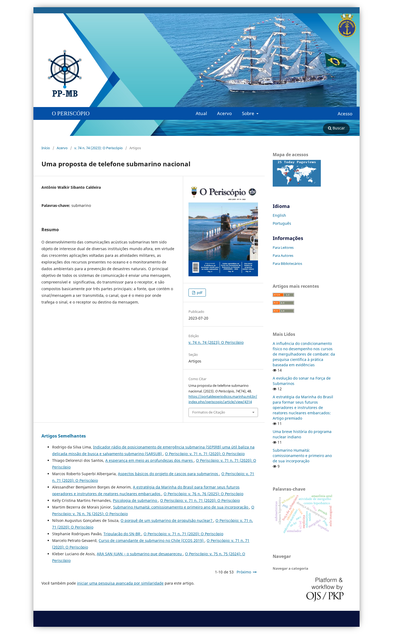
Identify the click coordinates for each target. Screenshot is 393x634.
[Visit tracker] (297, 185)
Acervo (224, 113)
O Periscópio (71, 113)
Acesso (345, 113)
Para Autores (283, 255)
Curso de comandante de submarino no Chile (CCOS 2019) (152, 540)
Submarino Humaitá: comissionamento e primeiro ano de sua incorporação (181, 507)
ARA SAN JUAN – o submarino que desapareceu (140, 553)
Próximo (244, 571)
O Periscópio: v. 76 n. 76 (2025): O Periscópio (203, 493)
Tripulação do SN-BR (122, 533)
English (279, 215)
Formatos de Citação (208, 412)
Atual (201, 113)
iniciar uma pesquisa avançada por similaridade (120, 583)
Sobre (248, 113)
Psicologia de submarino (135, 500)
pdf (199, 292)
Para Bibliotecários (287, 263)
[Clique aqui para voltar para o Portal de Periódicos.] (119, 73)
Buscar (338, 128)
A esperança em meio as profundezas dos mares (149, 460)
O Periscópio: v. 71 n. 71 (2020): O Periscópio (205, 453)
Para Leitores (283, 247)
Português (282, 223)
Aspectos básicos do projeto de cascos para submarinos (168, 473)
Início (45, 147)
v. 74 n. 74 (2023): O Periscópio (98, 147)
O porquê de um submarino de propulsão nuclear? (167, 520)
